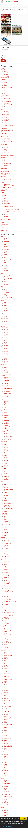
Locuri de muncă (5, 173)
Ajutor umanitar (5, 77)
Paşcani (6, 554)
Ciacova (6, 754)
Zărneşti (6, 363)
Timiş (2, 751)
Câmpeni (6, 246)
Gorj (2, 481)
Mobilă (3, 181)
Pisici (5, 93)
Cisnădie (6, 698)
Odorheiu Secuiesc (8, 508)
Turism (3, 225)
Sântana (6, 270)
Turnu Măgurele (8, 746)
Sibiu (2, 694)
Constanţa (3, 411)
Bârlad (5, 799)
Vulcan (5, 535)
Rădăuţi (6, 729)
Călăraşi (3, 375)
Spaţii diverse (7, 163)
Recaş (5, 764)
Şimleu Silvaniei (8, 679)
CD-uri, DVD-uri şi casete (7, 125)
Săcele (5, 359)
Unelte (2, 227)
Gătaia (5, 759)
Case (5, 160)
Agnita (5, 695)
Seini (5, 585)
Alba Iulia (6, 241)
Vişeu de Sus (7, 596)
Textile (3, 222)
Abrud (5, 238)
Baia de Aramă (7, 599)
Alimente (3, 79)
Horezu (5, 793)
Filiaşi (5, 463)
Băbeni (5, 780)
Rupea (5, 358)
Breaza (5, 657)
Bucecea (6, 329)
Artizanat (6, 111)
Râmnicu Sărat (7, 374)
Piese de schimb (8, 105)
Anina (5, 387)
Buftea (5, 562)
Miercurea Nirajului (9, 612)
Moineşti (6, 294)
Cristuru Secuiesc (8, 503)
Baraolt (5, 433)
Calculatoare (4, 117)
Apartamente (7, 159)
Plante (2, 192)
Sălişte (5, 708)
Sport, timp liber (5, 221)
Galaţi (2, 466)
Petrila (5, 529)
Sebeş (5, 251)
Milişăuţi (6, 727)
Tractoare (6, 74)
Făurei (5, 342)
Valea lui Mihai (7, 315)
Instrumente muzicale (6, 170)
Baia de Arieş (7, 243)
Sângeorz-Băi (7, 324)
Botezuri (6, 147)
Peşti (5, 92)
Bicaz (5, 628)
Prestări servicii (5, 197)
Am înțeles (23, 818)
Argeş (2, 273)
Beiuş (5, 303)
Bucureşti (3, 364)
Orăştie (5, 527)
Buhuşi (5, 289)
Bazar (2, 109)
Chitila (5, 564)
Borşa (5, 578)
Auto (2, 97)
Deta (5, 756)
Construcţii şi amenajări (7, 130)
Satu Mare (3, 682)
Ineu (5, 262)
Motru (5, 484)
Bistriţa (5, 321)
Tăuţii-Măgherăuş (8, 591)
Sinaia (5, 668)
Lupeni (5, 526)
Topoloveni (7, 284)
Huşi (5, 801)
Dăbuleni (6, 462)
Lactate (5, 85)
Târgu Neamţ (7, 634)
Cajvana (6, 716)
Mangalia (6, 420)
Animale (6, 71)
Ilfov (2, 559)
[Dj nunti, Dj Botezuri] (6, 19)
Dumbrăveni (7, 702)
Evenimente (4, 144)
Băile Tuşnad (7, 498)
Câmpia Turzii (7, 401)
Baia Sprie (6, 577)
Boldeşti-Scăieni (8, 655)
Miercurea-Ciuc (8, 506)
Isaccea (5, 772)
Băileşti (5, 455)
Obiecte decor (7, 112)
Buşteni (6, 658)
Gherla (5, 406)
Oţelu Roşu (6, 396)
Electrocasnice (7, 138)
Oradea (6, 308)
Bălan (5, 500)
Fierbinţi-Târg (7, 543)
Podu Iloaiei (7, 556)
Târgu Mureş (7, 622)
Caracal (6, 639)
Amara (5, 538)
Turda (5, 409)
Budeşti (6, 377)
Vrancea (3, 807)
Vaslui (2, 798)
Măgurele (6, 566)
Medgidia (6, 422)
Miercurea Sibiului (8, 705)
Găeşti (5, 444)
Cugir (5, 247)
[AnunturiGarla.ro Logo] (10, 2)
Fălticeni (6, 721)
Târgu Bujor (7, 471)
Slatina (5, 649)
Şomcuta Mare (7, 588)
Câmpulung (7, 275)
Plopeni (6, 666)
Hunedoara (4, 513)
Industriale (4, 168)
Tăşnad (6, 692)
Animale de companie (6, 87)
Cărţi (2, 124)
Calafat (5, 459)
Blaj (5, 244)
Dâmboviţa (4, 441)
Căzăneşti (6, 540)
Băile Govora (7, 782)
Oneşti (5, 295)
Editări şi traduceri (8, 206)
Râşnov (5, 356)
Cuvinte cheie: (4, 49)
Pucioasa (6, 447)
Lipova (5, 263)
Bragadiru (6, 561)
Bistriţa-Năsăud (5, 318)
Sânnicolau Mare (8, 766)
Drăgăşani (6, 791)
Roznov (5, 633)
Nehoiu (5, 369)
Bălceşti (6, 785)
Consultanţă (7, 203)
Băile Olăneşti (7, 783)
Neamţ (2, 626)
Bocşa (5, 390)
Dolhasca (6, 719)
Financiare (6, 213)
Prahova (3, 650)
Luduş (5, 610)
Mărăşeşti (6, 812)
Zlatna (5, 254)
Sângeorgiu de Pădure (9, 615)
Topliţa (5, 510)
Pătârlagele (7, 371)
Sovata (5, 620)
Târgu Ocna (7, 299)
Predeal (6, 355)
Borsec (5, 502)
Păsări (5, 90)
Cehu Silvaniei (7, 676)
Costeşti (6, 276)
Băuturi (3, 108)
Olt (2, 636)
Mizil (5, 663)
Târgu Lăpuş (7, 590)
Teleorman (4, 740)
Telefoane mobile (8, 141)
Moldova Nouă (7, 393)
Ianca (5, 343)
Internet (6, 120)
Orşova (5, 602)
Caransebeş (7, 391)
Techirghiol (7, 430)
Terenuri (6, 165)
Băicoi (5, 654)
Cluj (2, 399)
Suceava (3, 713)
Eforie (5, 417)
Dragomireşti (7, 582)
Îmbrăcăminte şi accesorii (7, 155)
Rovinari (6, 487)
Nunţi (5, 151)
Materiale (3, 174)
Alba (2, 236)
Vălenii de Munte (8, 673)
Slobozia (6, 545)
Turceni (6, 495)
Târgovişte (6, 451)
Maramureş (4, 574)
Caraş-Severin (4, 385)
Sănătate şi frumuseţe (6, 219)
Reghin (5, 614)
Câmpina (6, 660)
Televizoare (7, 143)
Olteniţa (6, 383)
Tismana (6, 494)
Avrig (5, 697)
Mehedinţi (3, 598)
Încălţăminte (4, 167)
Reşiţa (5, 398)
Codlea (5, 350)
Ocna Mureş (7, 249)
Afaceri (3, 68)
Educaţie (3, 135)
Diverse (3, 131)
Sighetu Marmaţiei (8, 586)
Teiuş (5, 252)
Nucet (5, 307)
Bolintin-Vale (7, 476)
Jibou (5, 678)
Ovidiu (5, 428)
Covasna (3, 431)
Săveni (5, 335)
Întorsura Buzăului (8, 436)
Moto (2, 182)
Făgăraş (6, 351)
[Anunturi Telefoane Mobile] (6, 40)
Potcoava (6, 646)
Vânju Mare (7, 606)
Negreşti (6, 804)
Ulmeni (6, 593)
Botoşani (3, 326)
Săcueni (6, 310)
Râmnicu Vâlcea (8, 796)
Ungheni (6, 625)
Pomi (5, 195)
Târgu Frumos (7, 558)
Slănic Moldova (8, 297)
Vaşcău (5, 316)
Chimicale (3, 127)
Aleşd (5, 302)
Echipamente (7, 178)
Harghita (3, 497)
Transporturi (4, 224)
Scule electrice (7, 139)
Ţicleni (5, 492)
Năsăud (6, 323)
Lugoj (5, 762)
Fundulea (6, 380)
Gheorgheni (7, 505)
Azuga (5, 652)
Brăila (2, 339)
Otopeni (6, 567)
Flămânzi (6, 334)
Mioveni (6, 279)
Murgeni (6, 802)
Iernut (5, 609)
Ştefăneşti (6, 283)
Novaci (5, 486)
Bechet (5, 457)
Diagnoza (6, 103)
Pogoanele (6, 372)
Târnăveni (6, 623)
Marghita (6, 305)
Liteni (5, 726)
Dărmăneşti (7, 292)
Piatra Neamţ (7, 630)
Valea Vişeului (7, 594)
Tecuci (5, 473)
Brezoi (5, 788)
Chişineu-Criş (7, 259)
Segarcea (6, 465)
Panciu (5, 815)
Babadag (6, 770)
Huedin (6, 407)
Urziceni (6, 548)
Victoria (6, 361)
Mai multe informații (7, 826)
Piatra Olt (6, 644)
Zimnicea (6, 750)
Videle (5, 748)
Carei (5, 686)
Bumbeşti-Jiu (7, 482)
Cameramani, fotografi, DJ (13, 209)
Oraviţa (6, 395)
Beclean (6, 319)
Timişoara (6, 767)
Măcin (5, 774)
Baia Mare (6, 575)
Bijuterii (3, 116)
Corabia (6, 641)
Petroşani (6, 530)
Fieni (5, 442)
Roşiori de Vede (8, 745)
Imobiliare (3, 157)
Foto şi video (4, 154)
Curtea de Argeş (8, 278)
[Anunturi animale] (6, 29)
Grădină (6, 73)
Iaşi (2, 550)
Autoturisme (7, 98)
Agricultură (4, 69)
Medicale (3, 176)
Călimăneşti (7, 790)
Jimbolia (6, 761)
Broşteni (6, 714)
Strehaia (6, 604)
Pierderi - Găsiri (5, 190)
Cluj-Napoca (7, 403)
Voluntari (6, 572)
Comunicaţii (4, 128)
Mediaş (5, 703)
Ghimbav (6, 353)
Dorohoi (6, 332)
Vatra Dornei (7, 737)
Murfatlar (6, 423)
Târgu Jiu (6, 490)
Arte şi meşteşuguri (6, 95)
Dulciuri (6, 82)
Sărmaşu (6, 617)
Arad (2, 255)
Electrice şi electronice (6, 136)
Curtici (5, 260)
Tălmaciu (6, 711)
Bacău (2, 286)
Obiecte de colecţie (6, 187)
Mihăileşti (6, 479)
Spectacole (6, 152)
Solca (5, 734)
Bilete (5, 146)
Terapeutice (7, 218)
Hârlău (5, 551)
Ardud (5, 684)
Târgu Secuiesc (7, 439)
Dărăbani (6, 331)
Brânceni (6, 743)
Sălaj (2, 674)
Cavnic (5, 580)
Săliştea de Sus (7, 583)
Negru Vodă (7, 427)
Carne (5, 81)
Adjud (5, 809)
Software (6, 122)
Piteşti (5, 281)
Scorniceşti (6, 647)
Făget (5, 758)
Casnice (6, 201)
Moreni (5, 446)
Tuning (5, 106)
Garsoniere (6, 162)
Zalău (5, 681)
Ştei (5, 313)
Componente (7, 119)
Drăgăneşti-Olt (7, 642)
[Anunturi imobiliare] (17, 29)
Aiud (5, 239)
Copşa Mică (7, 700)
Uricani (5, 534)
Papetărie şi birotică (6, 189)
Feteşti (5, 542)
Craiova (6, 460)
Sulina (5, 775)
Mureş (2, 607)
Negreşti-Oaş (7, 689)
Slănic (5, 670)
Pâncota (6, 267)
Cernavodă (6, 414)
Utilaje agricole (8, 76)
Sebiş (5, 271)
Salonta (6, 311)
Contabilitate (7, 205)
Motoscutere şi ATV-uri (9, 186)
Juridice (6, 214)
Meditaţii (6, 216)
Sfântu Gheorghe (8, 438)
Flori (5, 193)
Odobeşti (6, 814)
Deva (5, 519)
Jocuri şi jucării (5, 171)
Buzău (2, 366)
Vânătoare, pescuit (5, 229)
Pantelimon (7, 569)
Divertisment (4, 133)
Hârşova (6, 419)
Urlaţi (5, 671)
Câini (5, 89)
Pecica (5, 268)
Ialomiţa (3, 537)
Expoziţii (6, 149)
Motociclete (7, 184)
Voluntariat (4, 230)
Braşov (2, 347)
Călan (5, 518)
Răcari (5, 449)
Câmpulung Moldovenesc (10, 718)
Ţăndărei (6, 546)
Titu (5, 452)
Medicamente (7, 179)
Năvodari (6, 425)
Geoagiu (6, 521)
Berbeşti (6, 786)
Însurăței (6, 345)
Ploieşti (5, 665)
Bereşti (5, 468)
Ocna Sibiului (7, 706)
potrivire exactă (6, 58)
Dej (4, 404)
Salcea (5, 730)
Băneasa (6, 412)
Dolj (2, 454)
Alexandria (6, 742)
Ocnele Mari (7, 794)
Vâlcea (2, 778)
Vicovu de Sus (7, 738)
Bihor (2, 300)
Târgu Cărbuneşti (8, 489)
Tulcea (2, 769)
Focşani (6, 810)
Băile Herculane (8, 388)
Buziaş (5, 753)
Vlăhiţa (5, 511)
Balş (5, 638)
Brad (5, 516)
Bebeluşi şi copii (5, 114)
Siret (5, 732)
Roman (5, 631)
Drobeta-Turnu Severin (10, 601)
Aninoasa (6, 514)
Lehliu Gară (7, 382)
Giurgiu (3, 475)
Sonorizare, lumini (11, 211)
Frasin (5, 722)
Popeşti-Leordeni (8, 570)
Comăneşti (6, 291)
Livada (5, 687)
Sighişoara (6, 618)
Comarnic (6, 662)
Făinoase (6, 84)
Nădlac (5, 265)
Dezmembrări (7, 101)
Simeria (6, 532)
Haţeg (5, 522)
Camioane (6, 100)
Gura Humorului (8, 724)
